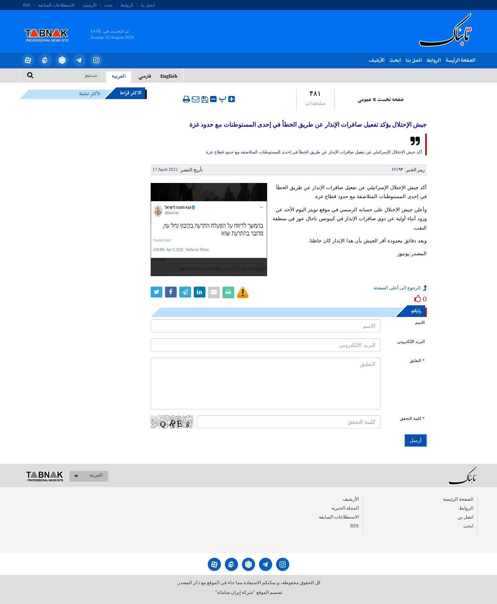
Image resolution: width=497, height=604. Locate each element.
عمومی (365, 100)
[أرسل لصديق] (196, 99)
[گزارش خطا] (242, 292)
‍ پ (223, 98)
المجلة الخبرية (345, 508)
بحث (108, 5)
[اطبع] (186, 99)
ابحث (395, 60)
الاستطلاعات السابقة (56, 5)
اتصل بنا (148, 5)
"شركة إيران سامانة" (235, 592)
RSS (26, 5)
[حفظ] (205, 99)
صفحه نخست (390, 100)
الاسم (420, 322)
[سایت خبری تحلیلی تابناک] (51, 26)
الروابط (126, 5)
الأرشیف (89, 5)
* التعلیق (417, 361)
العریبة (96, 475)
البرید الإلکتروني (411, 341)
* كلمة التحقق (412, 418)
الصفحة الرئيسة (460, 60)
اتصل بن (465, 517)
